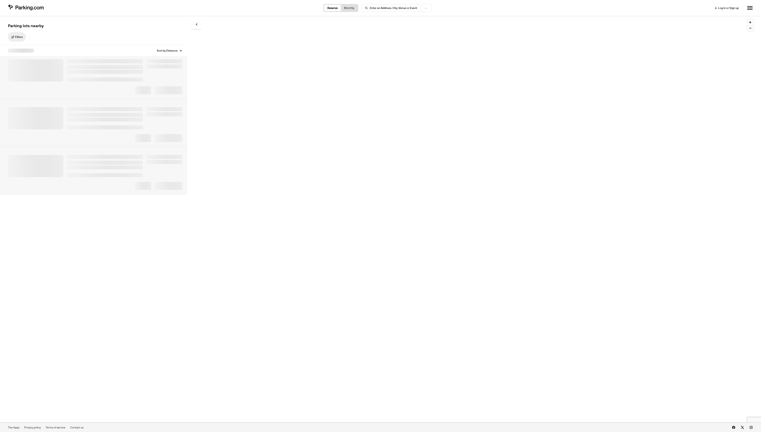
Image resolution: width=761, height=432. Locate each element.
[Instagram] (751, 427)
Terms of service (55, 427)
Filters (19, 37)
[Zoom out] (750, 28)
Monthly (349, 8)
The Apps (13, 427)
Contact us (76, 427)
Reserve (332, 8)
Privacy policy (32, 427)
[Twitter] (742, 427)
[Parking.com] (26, 8)
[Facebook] (734, 427)
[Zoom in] (750, 22)
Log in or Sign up (728, 8)
